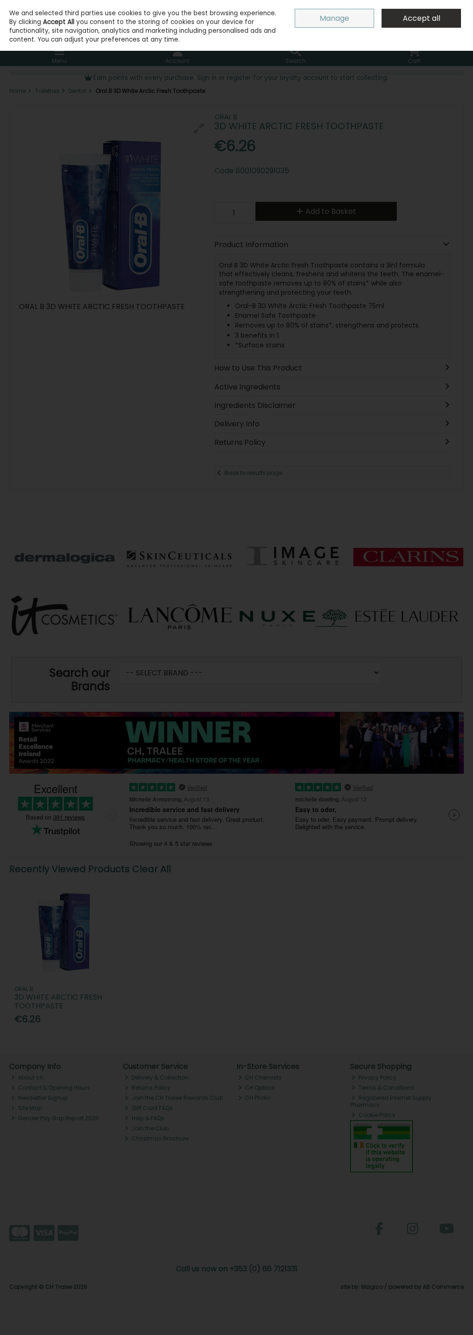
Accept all (421, 18)
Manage (334, 18)
